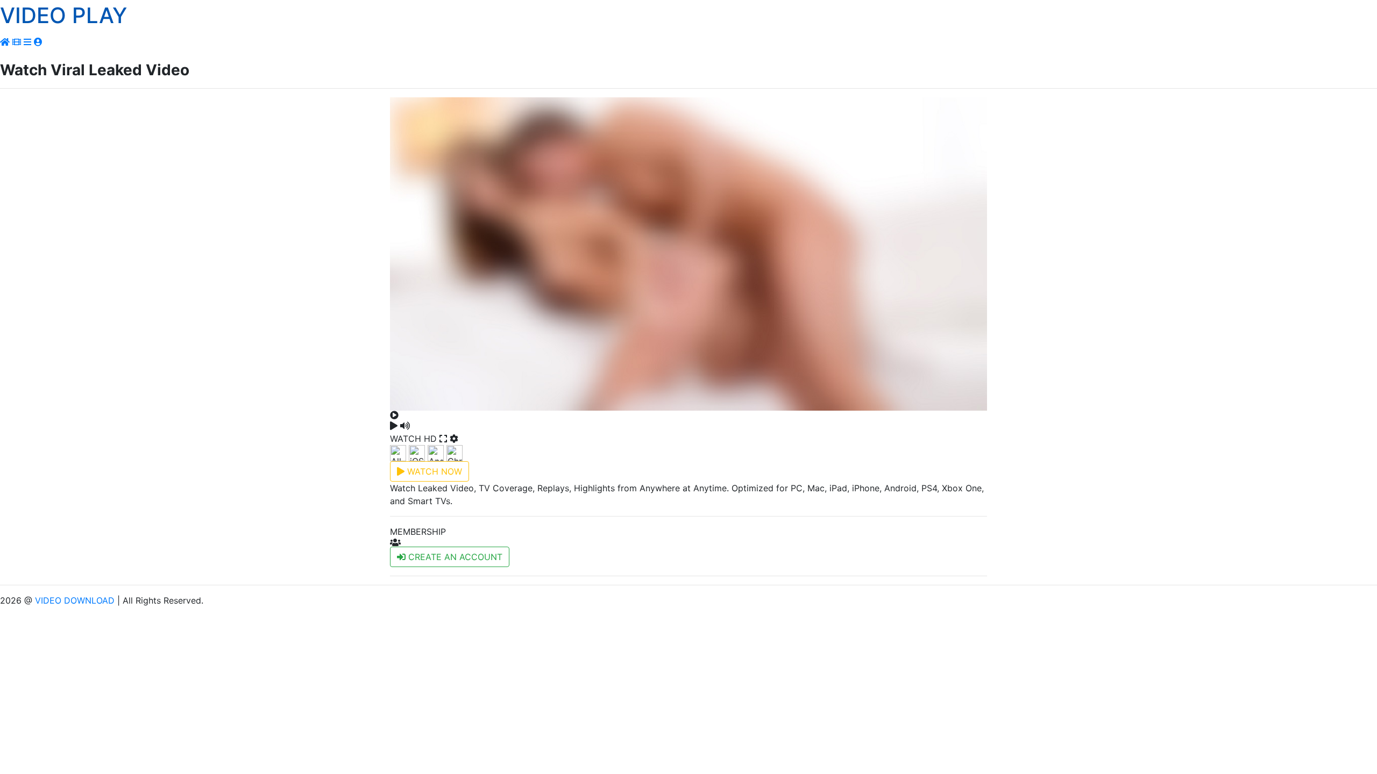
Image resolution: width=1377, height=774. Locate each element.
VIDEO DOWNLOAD (75, 600)
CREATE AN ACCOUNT (454, 556)
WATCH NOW (433, 471)
